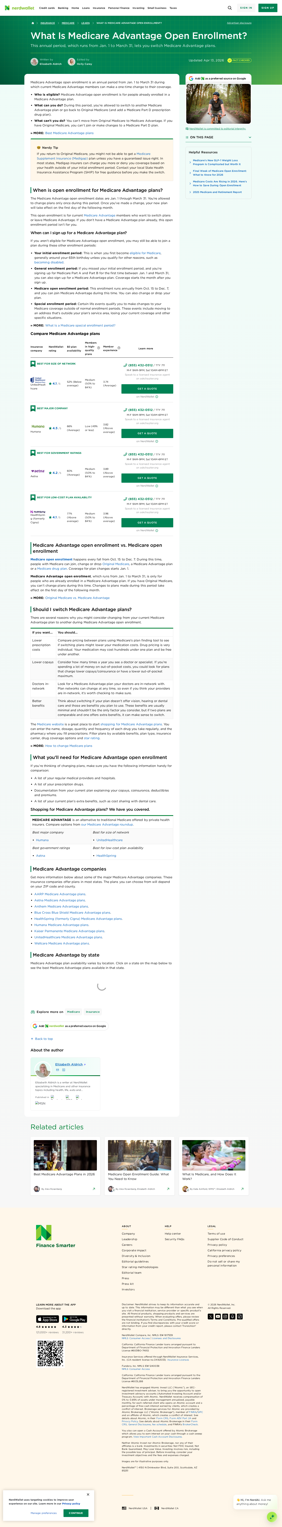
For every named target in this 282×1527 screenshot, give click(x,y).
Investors (128, 1289)
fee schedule (159, 1424)
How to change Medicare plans (68, 746)
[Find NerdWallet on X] (211, 1316)
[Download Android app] (74, 1319)
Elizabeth (69, 1064)
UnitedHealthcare (109, 840)
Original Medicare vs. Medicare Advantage (77, 598)
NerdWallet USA (138, 1508)
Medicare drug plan (52, 568)
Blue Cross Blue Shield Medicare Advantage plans (72, 912)
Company (128, 1233)
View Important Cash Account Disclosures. (157, 1436)
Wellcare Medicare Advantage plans (61, 943)
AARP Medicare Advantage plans (59, 894)
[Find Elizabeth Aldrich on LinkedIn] (63, 1070)
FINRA (192, 1412)
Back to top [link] (44, 1039)
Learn (85, 23)
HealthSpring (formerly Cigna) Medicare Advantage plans (78, 919)
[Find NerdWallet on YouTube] (218, 1316)
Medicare (68, 23)
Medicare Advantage (99, 215)
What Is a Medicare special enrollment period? (80, 325)
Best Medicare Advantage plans (69, 133)
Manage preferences (44, 1513)
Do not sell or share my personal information (224, 1263)
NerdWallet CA (169, 1508)
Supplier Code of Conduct (225, 1239)
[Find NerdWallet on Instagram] (225, 1316)
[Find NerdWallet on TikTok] (240, 1316)
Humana (42, 840)
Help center (173, 1233)
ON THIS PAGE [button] (201, 137)
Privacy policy (217, 1244)
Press (125, 1278)
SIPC (200, 1412)
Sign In (246, 7)
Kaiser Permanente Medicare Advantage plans (69, 931)
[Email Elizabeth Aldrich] (57, 1070)
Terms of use (216, 1233)
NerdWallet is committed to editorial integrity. (217, 128)
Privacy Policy (130, 1421)
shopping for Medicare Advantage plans (131, 724)
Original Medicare (115, 564)
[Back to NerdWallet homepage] (33, 23)
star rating (92, 738)
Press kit (128, 1283)
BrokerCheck (190, 1424)
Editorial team (131, 1272)
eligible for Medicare (145, 253)
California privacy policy (224, 1250)
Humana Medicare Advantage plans (61, 925)
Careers (127, 1244)
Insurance (47, 23)
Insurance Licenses (178, 1359)
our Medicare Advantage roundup (107, 824)
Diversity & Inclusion (136, 1255)
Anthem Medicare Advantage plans (61, 906)
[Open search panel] (229, 8)
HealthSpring (106, 855)
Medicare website (50, 724)
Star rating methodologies (140, 1267)
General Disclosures (139, 1424)
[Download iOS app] (47, 1319)
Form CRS (162, 1418)
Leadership (129, 1239)
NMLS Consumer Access (136, 1338)
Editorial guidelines (135, 1261)
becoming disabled (48, 262)
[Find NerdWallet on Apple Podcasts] (232, 1316)
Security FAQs (175, 1239)
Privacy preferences (221, 1255)
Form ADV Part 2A (180, 1418)
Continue (76, 1513)
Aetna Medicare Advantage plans (59, 900)
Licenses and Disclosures (166, 1338)
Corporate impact (134, 1250)
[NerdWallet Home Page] (19, 8)
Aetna (40, 855)
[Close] (277, 1495)
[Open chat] (272, 1517)
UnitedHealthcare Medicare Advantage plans (68, 937)
